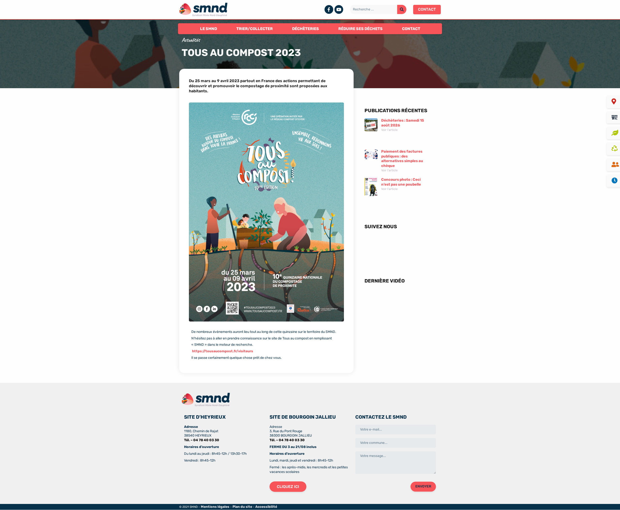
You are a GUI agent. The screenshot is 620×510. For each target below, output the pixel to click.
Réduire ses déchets (360, 28)
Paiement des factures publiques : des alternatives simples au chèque (402, 158)
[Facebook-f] (329, 9)
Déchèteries (305, 28)
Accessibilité (266, 507)
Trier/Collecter (254, 28)
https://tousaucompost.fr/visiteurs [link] (222, 351)
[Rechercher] (401, 9)
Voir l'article (389, 130)
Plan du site (242, 507)
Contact (411, 28)
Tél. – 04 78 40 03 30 (201, 440)
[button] (427, 9)
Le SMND (208, 28)
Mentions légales (215, 507)
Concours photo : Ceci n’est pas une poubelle (401, 182)
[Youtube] (338, 9)
